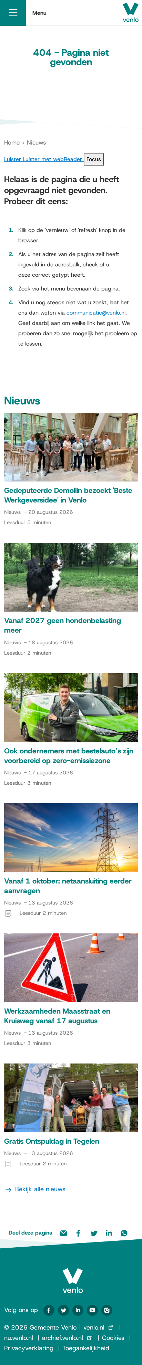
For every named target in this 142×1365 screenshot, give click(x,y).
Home (12, 142)
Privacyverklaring (28, 1348)
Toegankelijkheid (85, 1348)
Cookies (113, 1338)
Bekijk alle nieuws (40, 1189)
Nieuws (36, 142)
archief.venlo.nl (62, 1338)
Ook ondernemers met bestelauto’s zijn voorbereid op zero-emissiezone (68, 755)
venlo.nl (93, 1327)
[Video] (92, 1310)
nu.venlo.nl (18, 1338)
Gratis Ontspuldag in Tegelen (51, 1141)
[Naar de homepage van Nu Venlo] (72, 1275)
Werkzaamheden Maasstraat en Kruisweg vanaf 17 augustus (57, 1016)
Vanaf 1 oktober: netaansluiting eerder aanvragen (68, 886)
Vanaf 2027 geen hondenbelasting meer (62, 625)
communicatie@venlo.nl (96, 312)
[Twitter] (63, 1310)
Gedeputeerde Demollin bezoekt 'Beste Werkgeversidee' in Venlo (68, 495)
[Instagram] (106, 1310)
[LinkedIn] (77, 1310)
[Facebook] (48, 1310)
